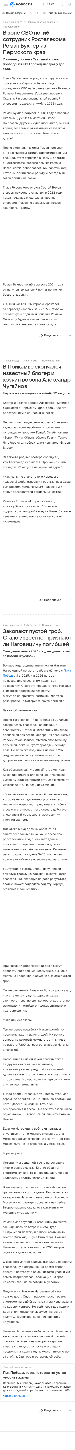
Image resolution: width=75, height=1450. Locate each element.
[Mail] (12, 4)
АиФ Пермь (30, 360)
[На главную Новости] (23, 4)
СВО (36, 13)
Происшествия (11, 26)
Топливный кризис (59, 13)
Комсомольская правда (41, 21)
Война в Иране (16, 13)
